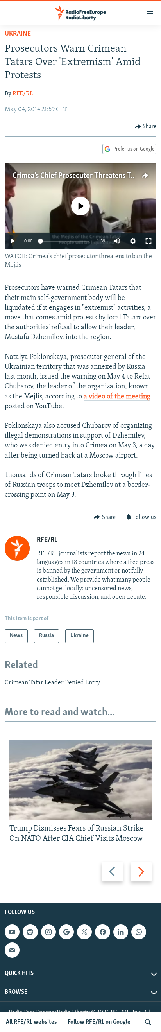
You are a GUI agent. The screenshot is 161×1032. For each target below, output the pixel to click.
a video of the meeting (117, 396)
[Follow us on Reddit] (30, 931)
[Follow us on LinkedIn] (120, 931)
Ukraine (18, 34)
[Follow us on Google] (66, 931)
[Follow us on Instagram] (48, 931)
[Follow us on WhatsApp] (138, 931)
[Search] (148, 1022)
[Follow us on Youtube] (12, 931)
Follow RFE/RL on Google (99, 1022)
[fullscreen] (148, 241)
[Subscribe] (12, 950)
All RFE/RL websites (31, 1022)
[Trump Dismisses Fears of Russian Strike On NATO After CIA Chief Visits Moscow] (80, 780)
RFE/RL (23, 94)
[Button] (146, 127)
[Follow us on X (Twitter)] (84, 931)
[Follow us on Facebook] (102, 931)
